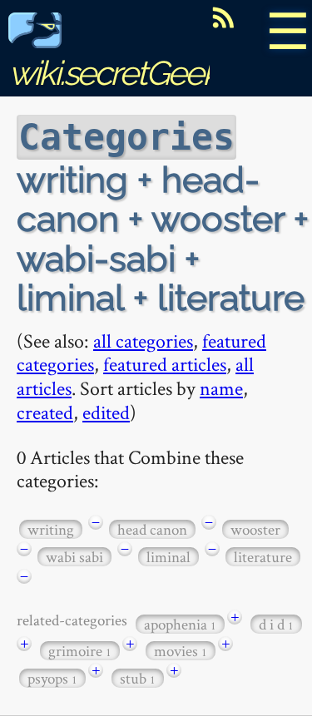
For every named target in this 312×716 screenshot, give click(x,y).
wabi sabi (74, 556)
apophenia (180, 624)
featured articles (164, 364)
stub (138, 678)
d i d (276, 624)
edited (106, 412)
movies (180, 650)
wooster (255, 529)
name (221, 388)
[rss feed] (223, 17)
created (45, 412)
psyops (52, 678)
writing (50, 529)
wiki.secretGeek (113, 72)
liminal (168, 556)
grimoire (79, 650)
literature (263, 556)
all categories (143, 340)
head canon (152, 529)
